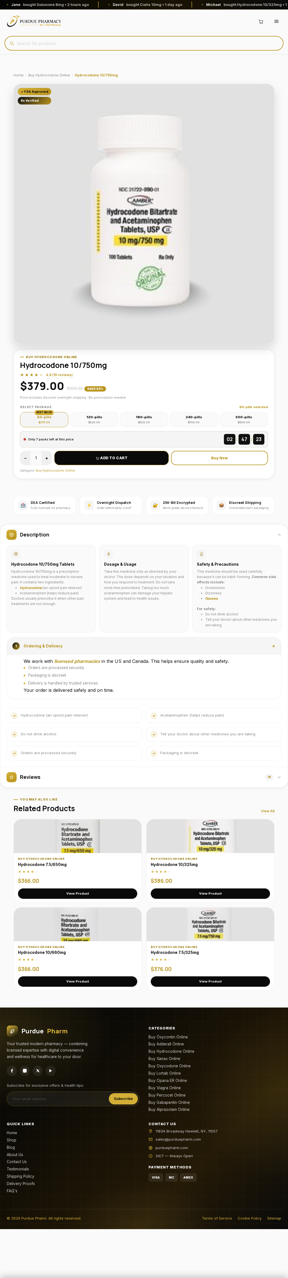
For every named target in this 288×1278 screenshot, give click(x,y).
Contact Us (17, 1161)
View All (267, 811)
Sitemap (274, 1218)
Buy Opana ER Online (167, 1080)
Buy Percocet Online (167, 1095)
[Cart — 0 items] (261, 21)
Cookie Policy (250, 1218)
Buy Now (219, 458)
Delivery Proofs (21, 1183)
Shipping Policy (20, 1176)
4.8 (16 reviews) (59, 375)
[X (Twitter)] (38, 1071)
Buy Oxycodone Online (169, 1066)
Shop (11, 1140)
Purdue (44, 1031)
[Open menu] (276, 21)
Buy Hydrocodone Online (49, 75)
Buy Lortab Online (164, 1073)
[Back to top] (274, 1269)
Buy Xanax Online (164, 1058)
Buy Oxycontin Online (168, 1037)
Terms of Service (217, 1218)
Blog (11, 1147)
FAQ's (12, 1191)
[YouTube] (51, 1071)
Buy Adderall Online (166, 1044)
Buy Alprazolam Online (169, 1109)
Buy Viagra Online (164, 1088)
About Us (15, 1154)
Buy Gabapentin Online (169, 1102)
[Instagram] (25, 1071)
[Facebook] (12, 1071)
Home (19, 75)
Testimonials (18, 1169)
